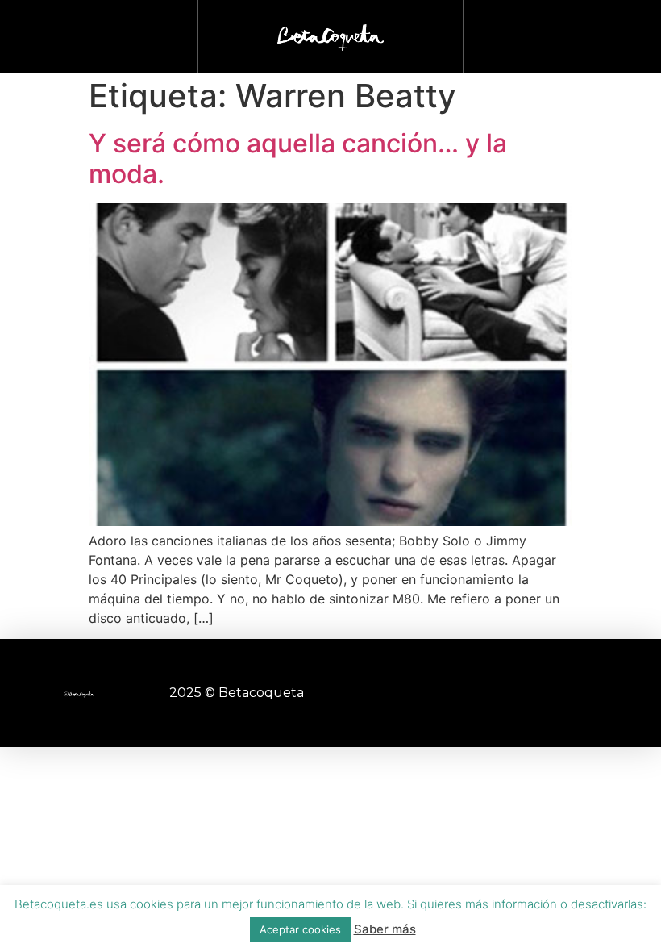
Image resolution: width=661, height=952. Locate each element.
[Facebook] (399, 693)
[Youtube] (488, 693)
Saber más (385, 929)
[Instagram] (443, 693)
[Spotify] (576, 693)
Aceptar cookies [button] (300, 929)
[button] (562, 32)
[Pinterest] (532, 693)
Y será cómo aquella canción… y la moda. (298, 158)
